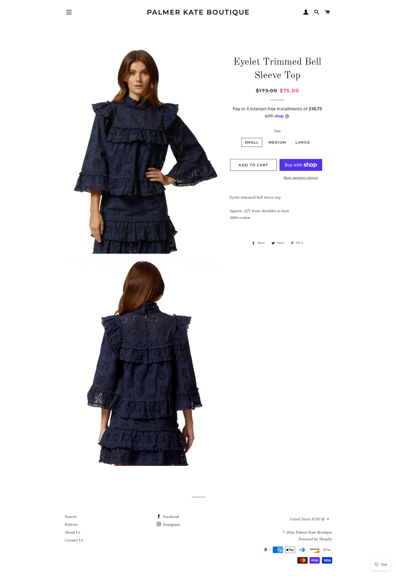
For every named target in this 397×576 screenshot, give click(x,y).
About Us (72, 532)
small (252, 142)
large (302, 142)
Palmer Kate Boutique (198, 12)
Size (277, 130)
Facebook (170, 516)
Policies (71, 524)
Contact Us (74, 540)
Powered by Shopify (315, 539)
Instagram (171, 524)
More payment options (301, 177)
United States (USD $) (307, 519)
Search (70, 516)
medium (277, 142)
